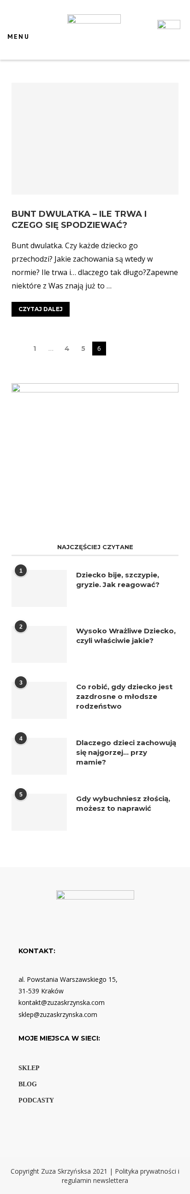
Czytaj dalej (40, 309)
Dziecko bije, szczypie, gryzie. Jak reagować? (118, 579)
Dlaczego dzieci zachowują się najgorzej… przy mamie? (126, 752)
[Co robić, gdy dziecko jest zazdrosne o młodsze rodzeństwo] (39, 700)
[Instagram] (42, 1128)
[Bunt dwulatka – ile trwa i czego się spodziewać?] (95, 138)
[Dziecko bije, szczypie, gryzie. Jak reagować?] (39, 588)
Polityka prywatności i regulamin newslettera (120, 1176)
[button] (15, 27)
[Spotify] (57, 1128)
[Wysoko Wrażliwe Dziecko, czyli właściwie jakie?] (39, 644)
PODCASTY (36, 1100)
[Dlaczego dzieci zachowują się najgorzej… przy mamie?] (39, 756)
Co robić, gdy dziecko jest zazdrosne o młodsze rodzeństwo (124, 696)
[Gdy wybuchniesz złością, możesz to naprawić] (39, 812)
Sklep (29, 1068)
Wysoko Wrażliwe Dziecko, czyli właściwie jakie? (126, 635)
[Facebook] (26, 1128)
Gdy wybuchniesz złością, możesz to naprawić (123, 803)
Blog (27, 1084)
